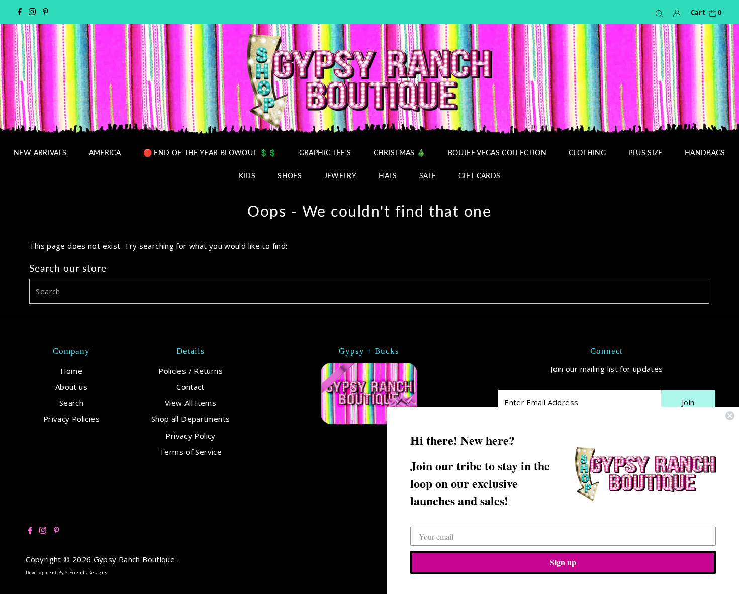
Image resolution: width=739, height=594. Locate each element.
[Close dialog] (730, 416)
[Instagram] (32, 12)
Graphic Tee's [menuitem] (325, 152)
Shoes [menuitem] (290, 175)
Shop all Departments (190, 419)
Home (71, 371)
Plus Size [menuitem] (645, 152)
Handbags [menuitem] (705, 152)
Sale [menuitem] (427, 175)
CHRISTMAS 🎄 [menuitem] (400, 152)
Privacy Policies (71, 419)
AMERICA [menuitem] (105, 152)
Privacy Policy (190, 436)
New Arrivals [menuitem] (40, 152)
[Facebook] (19, 12)
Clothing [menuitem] (587, 152)
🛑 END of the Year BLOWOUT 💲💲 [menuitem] (210, 152)
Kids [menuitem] (247, 175)
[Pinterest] (45, 12)
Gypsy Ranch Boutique (135, 559)
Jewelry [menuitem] (340, 175)
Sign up (563, 562)
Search (71, 403)
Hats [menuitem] (388, 175)
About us (71, 387)
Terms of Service (190, 452)
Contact (190, 387)
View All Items (190, 403)
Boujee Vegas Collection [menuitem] (497, 152)
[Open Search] (659, 13)
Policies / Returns (190, 371)
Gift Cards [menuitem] (479, 175)
